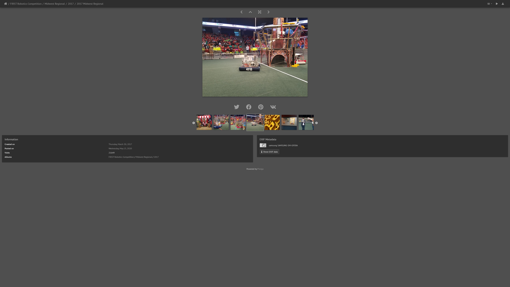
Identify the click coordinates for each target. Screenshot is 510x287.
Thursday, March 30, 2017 (120, 144)
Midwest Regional (55, 3)
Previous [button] (193, 123)
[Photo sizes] (490, 3)
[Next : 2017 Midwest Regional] (268, 12)
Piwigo (260, 169)
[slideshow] (497, 3)
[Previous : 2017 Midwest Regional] (241, 12)
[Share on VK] (273, 107)
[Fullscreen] (259, 12)
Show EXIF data (270, 151)
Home (5, 4)
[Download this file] (503, 3)
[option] (204, 122)
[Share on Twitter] (237, 107)
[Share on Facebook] (249, 107)
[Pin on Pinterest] (261, 107)
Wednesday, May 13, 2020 (120, 148)
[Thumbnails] (250, 12)
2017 (71, 3)
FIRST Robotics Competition (26, 3)
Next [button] (316, 123)
